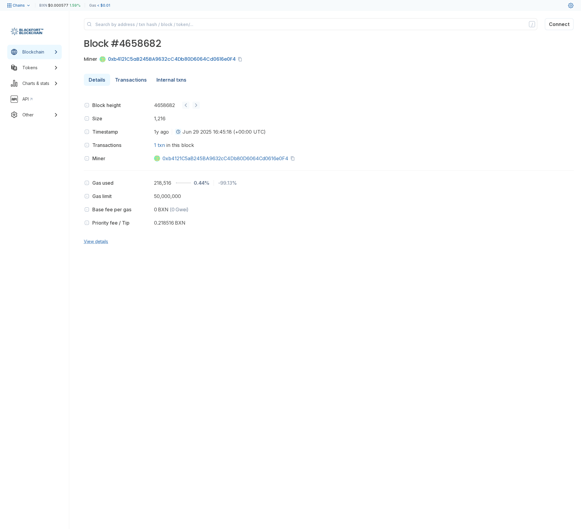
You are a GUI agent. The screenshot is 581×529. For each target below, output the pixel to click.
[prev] (185, 105)
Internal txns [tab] (171, 80)
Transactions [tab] (131, 80)
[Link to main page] (27, 31)
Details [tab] (97, 80)
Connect (559, 24)
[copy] (241, 59)
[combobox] (178, 132)
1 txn (159, 145)
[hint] (87, 105)
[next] (196, 105)
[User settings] (571, 5)
